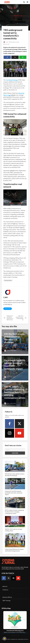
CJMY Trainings (6, 600)
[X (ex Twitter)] (19, 423)
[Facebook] (9, 423)
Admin (8, 350)
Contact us (5, 590)
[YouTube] (19, 433)
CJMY (7, 42)
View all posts (8, 308)
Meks (16, 639)
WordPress (26, 639)
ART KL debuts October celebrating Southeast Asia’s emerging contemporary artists (14, 511)
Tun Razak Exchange (12, 80)
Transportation (8, 280)
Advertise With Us (7, 597)
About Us (4, 586)
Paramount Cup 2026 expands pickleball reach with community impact (13, 492)
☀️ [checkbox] (4, 638)
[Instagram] (9, 433)
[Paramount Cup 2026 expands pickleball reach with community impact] (15, 368)
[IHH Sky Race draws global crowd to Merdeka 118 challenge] (15, 341)
